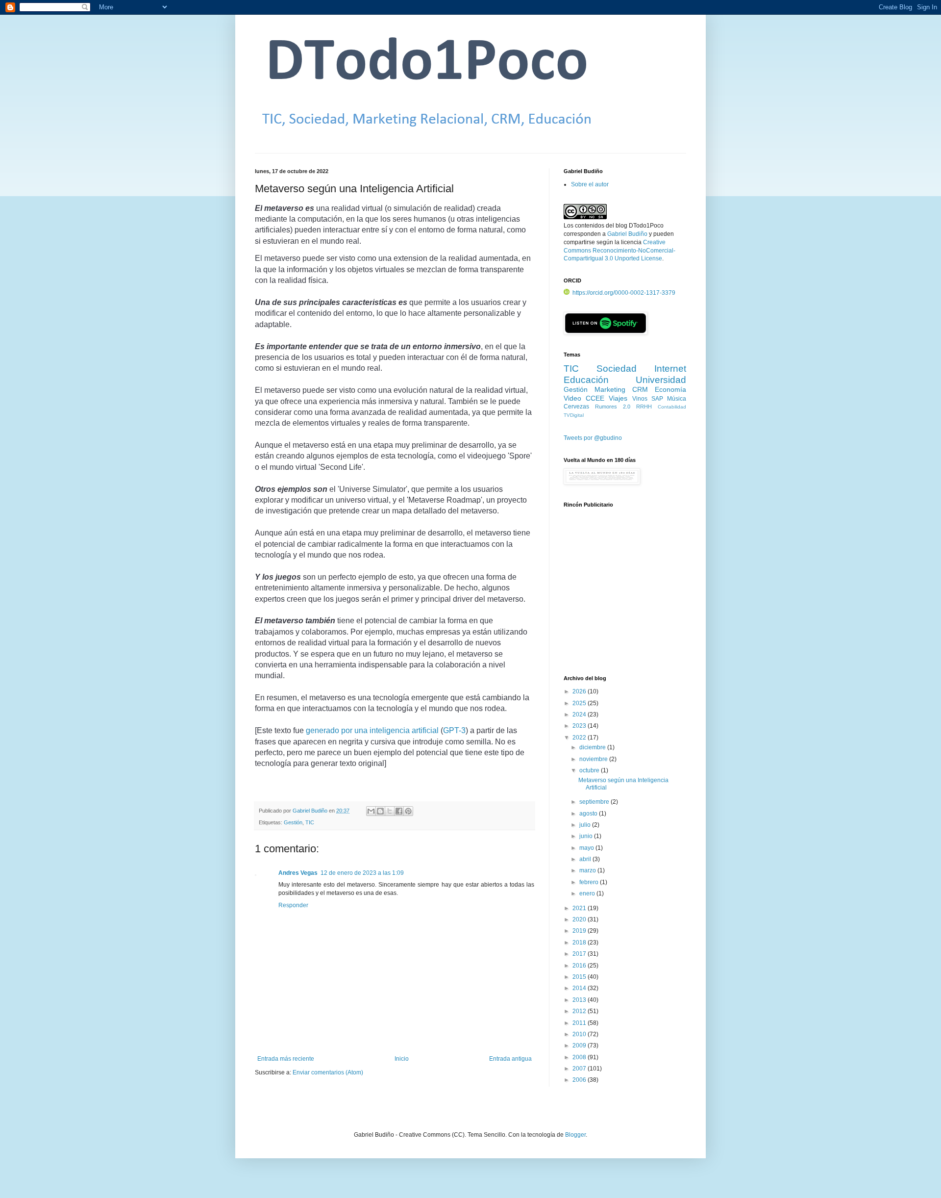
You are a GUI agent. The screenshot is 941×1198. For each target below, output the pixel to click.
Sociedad (616, 368)
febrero (589, 882)
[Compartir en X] (390, 811)
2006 (580, 1079)
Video (572, 398)
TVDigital (574, 415)
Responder (293, 905)
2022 (580, 737)
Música (676, 398)
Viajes (618, 398)
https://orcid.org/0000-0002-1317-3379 (623, 292)
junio (586, 836)
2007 (580, 1068)
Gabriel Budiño (311, 811)
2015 (580, 976)
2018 (580, 942)
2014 (580, 988)
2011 (580, 1023)
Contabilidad (672, 406)
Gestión (293, 822)
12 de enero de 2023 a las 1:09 (362, 872)
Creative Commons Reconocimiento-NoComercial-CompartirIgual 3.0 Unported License (619, 250)
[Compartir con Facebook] (399, 811)
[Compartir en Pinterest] (408, 811)
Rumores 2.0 (612, 406)
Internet (670, 368)
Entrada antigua (510, 1058)
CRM (640, 389)
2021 (580, 908)
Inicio (402, 1058)
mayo (587, 847)
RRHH (644, 406)
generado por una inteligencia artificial (372, 730)
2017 (580, 953)
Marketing (609, 389)
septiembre (595, 801)
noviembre (594, 759)
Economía (670, 389)
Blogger (575, 1134)
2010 (580, 1034)
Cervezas (576, 406)
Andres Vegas (298, 872)
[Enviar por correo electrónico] (371, 811)
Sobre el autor (590, 184)
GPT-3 (454, 730)
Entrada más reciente (285, 1058)
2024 (580, 714)
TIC (309, 822)
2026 (580, 691)
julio (585, 824)
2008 (580, 1057)
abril (586, 859)
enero (587, 893)
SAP (657, 398)
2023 (580, 725)
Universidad (661, 380)
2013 (580, 999)
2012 (580, 1011)
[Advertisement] (625, 596)
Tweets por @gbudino (593, 437)
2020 (580, 919)
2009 (580, 1045)
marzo (588, 870)
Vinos (639, 398)
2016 (580, 965)
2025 (580, 703)
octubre (590, 770)
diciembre (593, 747)
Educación (586, 380)
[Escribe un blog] (380, 811)
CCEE (595, 398)
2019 (580, 930)
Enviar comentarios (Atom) (328, 1072)
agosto (589, 813)
